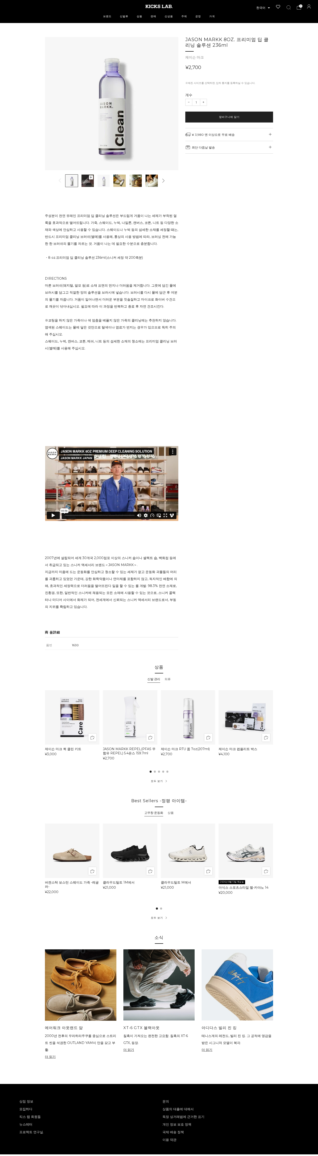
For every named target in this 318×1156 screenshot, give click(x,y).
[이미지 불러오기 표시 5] (135, 180)
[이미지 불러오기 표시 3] (103, 180)
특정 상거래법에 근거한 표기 (183, 1117)
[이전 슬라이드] (59, 180)
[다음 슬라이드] (163, 180)
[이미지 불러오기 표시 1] (71, 180)
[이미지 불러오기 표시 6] (151, 180)
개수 (188, 95)
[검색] (288, 7)
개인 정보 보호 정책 (176, 1124)
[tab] (153, 679)
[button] (263, 8)
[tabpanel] (159, 725)
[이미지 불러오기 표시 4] (119, 180)
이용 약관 (169, 1140)
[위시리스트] (278, 7)
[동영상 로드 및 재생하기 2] (87, 180)
